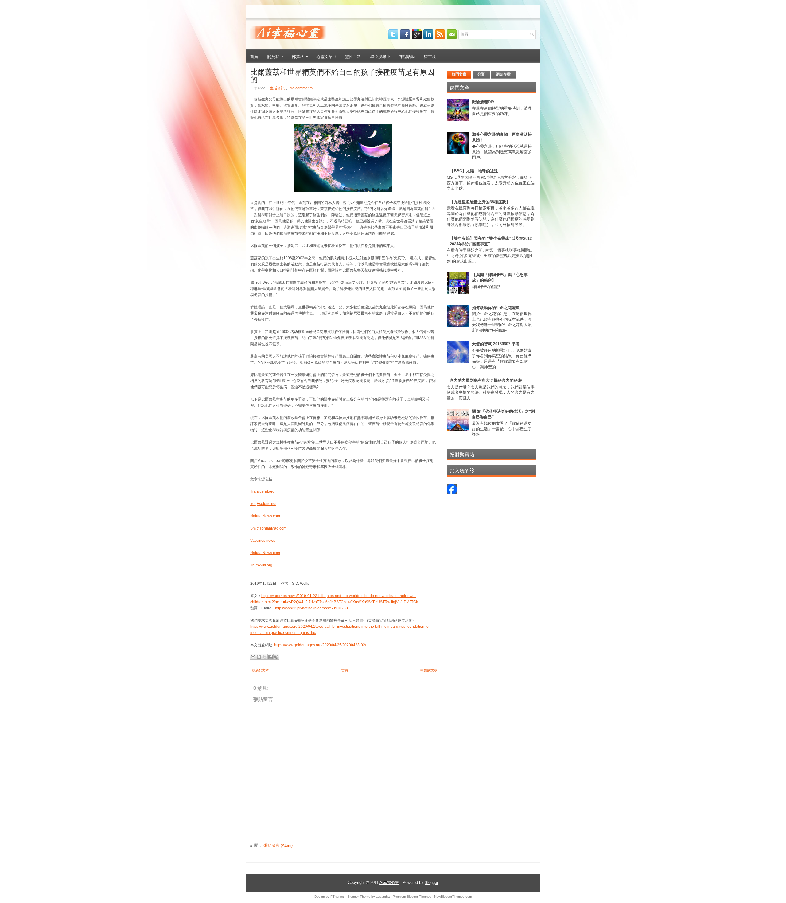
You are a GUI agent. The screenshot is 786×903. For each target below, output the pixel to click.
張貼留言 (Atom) (278, 845)
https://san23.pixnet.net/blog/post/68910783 (311, 608)
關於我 (275, 56)
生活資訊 (277, 88)
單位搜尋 (380, 56)
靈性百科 (353, 56)
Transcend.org (262, 491)
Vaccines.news (262, 540)
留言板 (430, 56)
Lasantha (383, 896)
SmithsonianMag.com (268, 528)
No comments (301, 88)
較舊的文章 (428, 670)
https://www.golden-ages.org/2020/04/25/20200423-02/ (320, 645)
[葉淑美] (452, 493)
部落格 (300, 56)
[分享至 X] (265, 657)
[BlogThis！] (259, 657)
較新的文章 (260, 670)
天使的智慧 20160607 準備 (495, 344)
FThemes (337, 896)
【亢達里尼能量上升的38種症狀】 (480, 202)
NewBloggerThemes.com (453, 896)
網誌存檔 (503, 74)
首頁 (254, 56)
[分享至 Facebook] (270, 657)
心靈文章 (327, 56)
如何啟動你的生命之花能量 (496, 307)
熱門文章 (459, 74)
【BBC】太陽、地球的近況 (474, 171)
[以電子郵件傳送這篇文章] (253, 657)
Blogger (431, 882)
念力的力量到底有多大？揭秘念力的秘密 (486, 380)
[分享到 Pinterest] (276, 657)
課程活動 (407, 56)
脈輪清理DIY (483, 102)
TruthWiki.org (261, 565)
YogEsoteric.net (263, 504)
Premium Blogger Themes (412, 896)
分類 (481, 74)
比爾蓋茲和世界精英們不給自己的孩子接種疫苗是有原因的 (342, 75)
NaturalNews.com (265, 516)
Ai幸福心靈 (389, 882)
